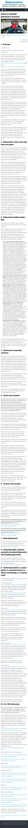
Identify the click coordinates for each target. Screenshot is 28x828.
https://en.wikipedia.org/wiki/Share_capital (11, 593)
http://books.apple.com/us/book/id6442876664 (12, 66)
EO (2, 749)
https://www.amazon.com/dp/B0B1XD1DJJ (11, 63)
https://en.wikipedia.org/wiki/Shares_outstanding (13, 644)
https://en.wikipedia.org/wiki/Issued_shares (11, 610)
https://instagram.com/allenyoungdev (10, 564)
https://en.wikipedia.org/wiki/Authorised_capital (13, 584)
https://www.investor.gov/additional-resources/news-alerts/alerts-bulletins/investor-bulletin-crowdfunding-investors (14, 800)
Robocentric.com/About (12, 546)
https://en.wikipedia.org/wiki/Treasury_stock (12, 666)
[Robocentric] (2, 10)
